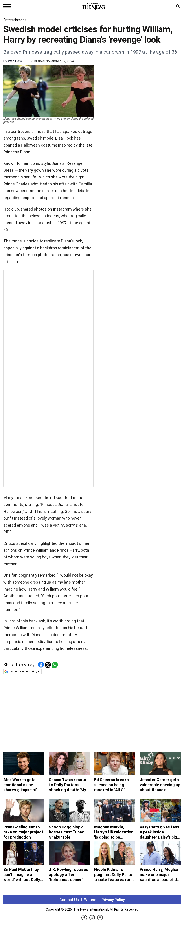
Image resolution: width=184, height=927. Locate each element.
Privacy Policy (113, 900)
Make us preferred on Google (24, 671)
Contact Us (69, 900)
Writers (90, 900)
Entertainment (14, 20)
